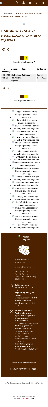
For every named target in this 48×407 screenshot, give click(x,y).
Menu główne (30, 3)
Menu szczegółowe (37, 3)
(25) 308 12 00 (23, 272)
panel (43, 3)
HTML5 (20, 390)
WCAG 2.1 (31, 390)
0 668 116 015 (19, 279)
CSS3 (23, 390)
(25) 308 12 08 (23, 274)
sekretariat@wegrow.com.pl (24, 267)
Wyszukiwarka (17, 3)
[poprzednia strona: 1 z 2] (8, 49)
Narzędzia (23, 3)
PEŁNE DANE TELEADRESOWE (23, 363)
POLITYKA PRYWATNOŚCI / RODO (23, 369)
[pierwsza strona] (3, 49)
